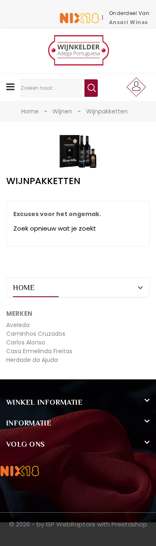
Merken (19, 313)
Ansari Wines (128, 22)
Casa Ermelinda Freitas (39, 351)
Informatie (28, 423)
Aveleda (18, 325)
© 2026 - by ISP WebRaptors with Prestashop (78, 524)
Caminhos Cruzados (35, 334)
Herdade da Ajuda (32, 360)
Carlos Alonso (25, 342)
